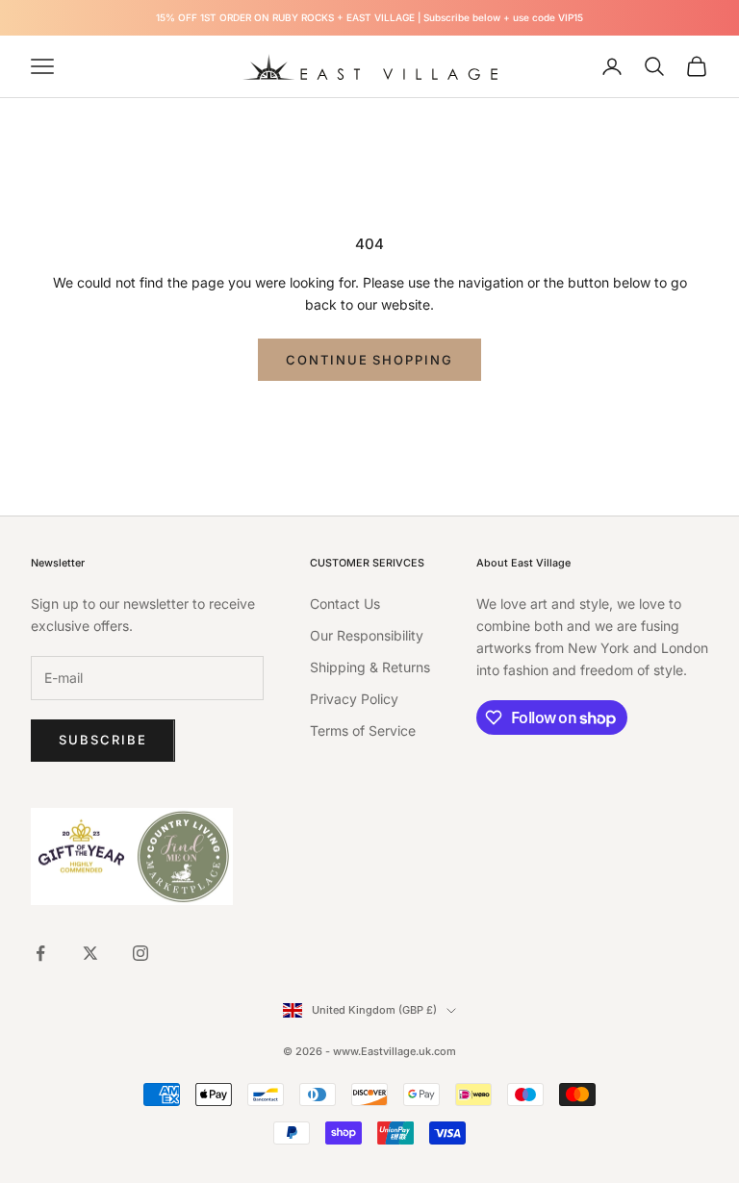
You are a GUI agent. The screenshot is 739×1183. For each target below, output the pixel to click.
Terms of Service (363, 730)
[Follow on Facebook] (40, 953)
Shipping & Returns (370, 667)
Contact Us (345, 603)
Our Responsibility (366, 635)
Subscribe (103, 739)
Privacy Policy (354, 699)
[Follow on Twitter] (90, 953)
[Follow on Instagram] (140, 953)
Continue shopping (369, 359)
